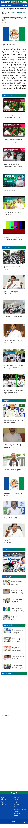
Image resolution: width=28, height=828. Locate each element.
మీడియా (16, 800)
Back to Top (25, 822)
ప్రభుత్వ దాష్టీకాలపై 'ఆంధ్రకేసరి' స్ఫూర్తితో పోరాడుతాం (16, 641)
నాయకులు (3, 800)
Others (7, 12)
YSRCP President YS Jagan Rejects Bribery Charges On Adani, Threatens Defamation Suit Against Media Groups (13, 166)
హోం (3, 12)
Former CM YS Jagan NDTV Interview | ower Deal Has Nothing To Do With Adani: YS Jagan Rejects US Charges (13, 117)
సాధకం (2, 802)
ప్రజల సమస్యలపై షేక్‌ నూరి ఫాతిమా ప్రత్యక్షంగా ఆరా (17, 667)
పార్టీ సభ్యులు (4, 804)
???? (23, 5)
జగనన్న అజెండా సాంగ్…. (10, 190)
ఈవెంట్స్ (16, 798)
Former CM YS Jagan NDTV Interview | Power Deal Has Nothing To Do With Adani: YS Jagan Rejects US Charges (13, 142)
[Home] (14, 2)
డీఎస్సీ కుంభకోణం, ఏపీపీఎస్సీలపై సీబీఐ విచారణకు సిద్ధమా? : (17, 650)
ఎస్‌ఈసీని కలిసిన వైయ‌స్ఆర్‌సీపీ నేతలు (13, 317)
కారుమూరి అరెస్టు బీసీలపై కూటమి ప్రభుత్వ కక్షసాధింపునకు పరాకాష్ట (14, 9)
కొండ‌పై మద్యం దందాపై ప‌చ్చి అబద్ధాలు (13, 518)
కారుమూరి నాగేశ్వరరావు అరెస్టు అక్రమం (13, 470)
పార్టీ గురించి (3, 798)
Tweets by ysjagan (5, 716)
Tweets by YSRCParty (5, 677)
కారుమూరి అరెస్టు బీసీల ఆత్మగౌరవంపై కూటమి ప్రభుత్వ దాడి (18, 593)
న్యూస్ (15, 802)
